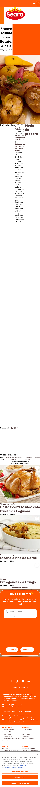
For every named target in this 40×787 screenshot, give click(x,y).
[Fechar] (37, 754)
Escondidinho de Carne (18, 558)
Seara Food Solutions (9, 732)
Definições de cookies (20, 771)
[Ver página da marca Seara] (15, 13)
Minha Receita (7, 736)
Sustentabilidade (28, 739)
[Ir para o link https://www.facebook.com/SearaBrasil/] (11, 681)
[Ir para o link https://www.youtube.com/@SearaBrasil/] (23, 681)
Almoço (3, 579)
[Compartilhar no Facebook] (12, 428)
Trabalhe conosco (20, 687)
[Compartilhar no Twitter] (14, 428)
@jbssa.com (6, 707)
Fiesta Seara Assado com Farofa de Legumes (20, 509)
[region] (20, 769)
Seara (37, 457)
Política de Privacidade (16, 767)
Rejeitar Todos (20, 777)
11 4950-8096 (26, 711)
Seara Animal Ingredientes (11, 739)
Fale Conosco (6, 748)
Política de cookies (28, 748)
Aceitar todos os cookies (20, 783)
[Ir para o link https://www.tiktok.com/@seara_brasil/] (17, 681)
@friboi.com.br (17, 705)
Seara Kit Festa (7, 734)
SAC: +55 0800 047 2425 (10, 751)
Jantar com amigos (8, 555)
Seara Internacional (8, 730)
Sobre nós (25, 736)
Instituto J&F (26, 734)
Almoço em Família (7, 504)
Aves (8, 457)
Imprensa (25, 732)
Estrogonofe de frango (18, 582)
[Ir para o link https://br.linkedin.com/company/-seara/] (28, 681)
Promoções (6, 741)
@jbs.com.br (6, 705)
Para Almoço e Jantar (16, 458)
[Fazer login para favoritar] (37, 468)
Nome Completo (16, 611)
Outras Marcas (27, 730)
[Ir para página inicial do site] (20, 675)
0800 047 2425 (9, 711)
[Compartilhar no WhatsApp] (16, 428)
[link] (20, 490)
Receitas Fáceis (28, 458)
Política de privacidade (30, 751)
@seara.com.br (17, 707)
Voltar (13, 650)
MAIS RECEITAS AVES (20, 587)
